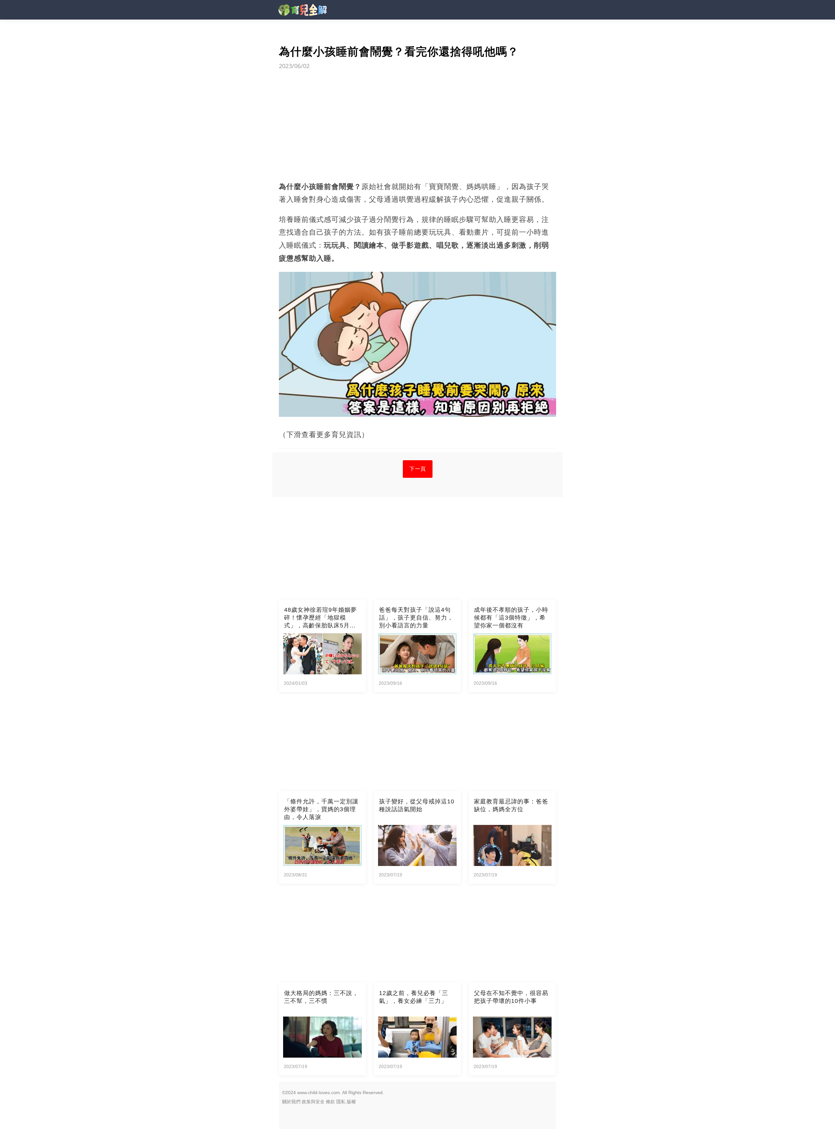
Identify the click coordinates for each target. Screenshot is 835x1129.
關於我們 (291, 1101)
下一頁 (417, 469)
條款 (330, 1101)
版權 (351, 1101)
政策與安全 (313, 1101)
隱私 (340, 1101)
